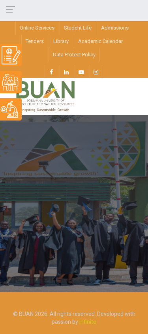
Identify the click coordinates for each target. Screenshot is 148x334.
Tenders (35, 41)
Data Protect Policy (74, 55)
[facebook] (51, 71)
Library (61, 41)
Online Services (37, 28)
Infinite (87, 322)
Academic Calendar (100, 41)
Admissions (115, 28)
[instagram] (96, 71)
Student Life (78, 28)
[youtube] (81, 71)
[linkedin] (66, 71)
